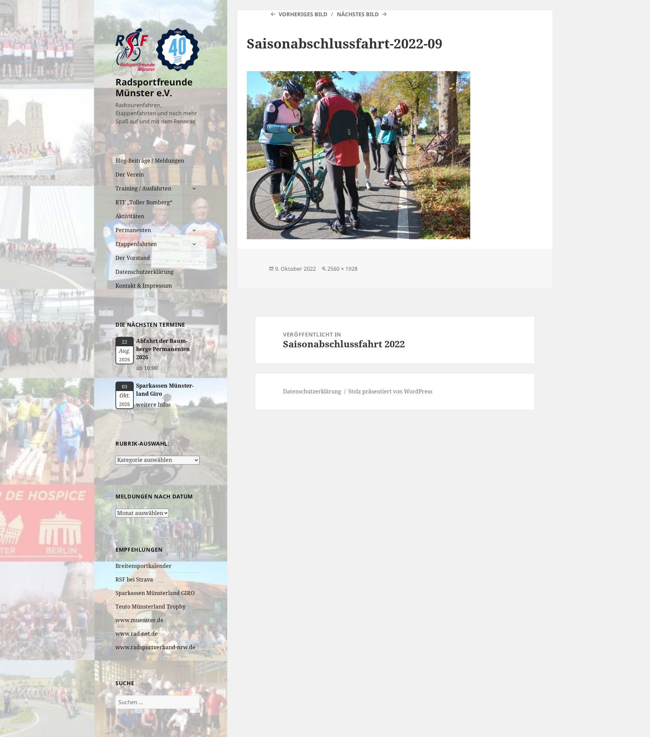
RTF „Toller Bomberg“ (143, 202)
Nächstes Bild (358, 14)
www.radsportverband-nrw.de (155, 647)
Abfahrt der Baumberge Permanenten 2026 (163, 349)
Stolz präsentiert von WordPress (390, 391)
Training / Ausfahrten (143, 188)
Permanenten (133, 230)
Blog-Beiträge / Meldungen (149, 160)
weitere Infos (153, 404)
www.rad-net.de (136, 633)
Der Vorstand (132, 258)
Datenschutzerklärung (144, 271)
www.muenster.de (139, 620)
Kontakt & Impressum (143, 285)
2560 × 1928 (342, 268)
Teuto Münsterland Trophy (150, 606)
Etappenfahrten (136, 244)
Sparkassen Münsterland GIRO (155, 593)
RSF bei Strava (134, 579)
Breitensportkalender (143, 566)
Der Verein (129, 174)
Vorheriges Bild (303, 14)
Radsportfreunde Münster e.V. (154, 87)
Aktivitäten (129, 216)
